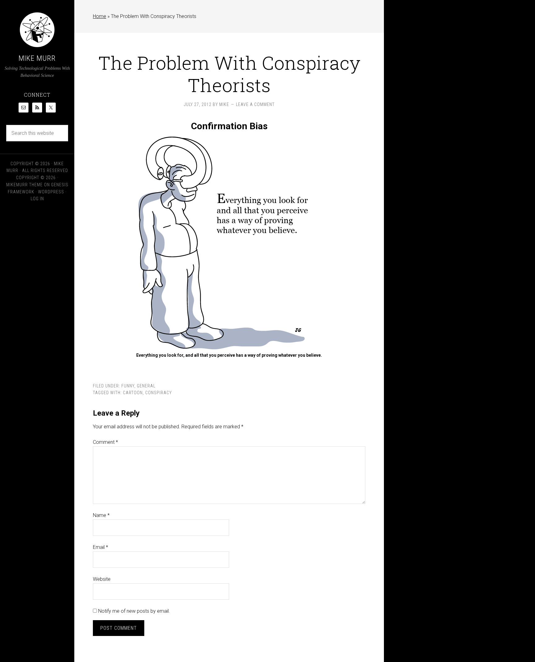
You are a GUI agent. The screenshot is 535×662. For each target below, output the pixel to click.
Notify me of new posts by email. (134, 611)
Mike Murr (37, 58)
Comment (105, 442)
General (146, 385)
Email (100, 547)
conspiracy (158, 392)
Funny (127, 385)
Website (102, 579)
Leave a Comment (255, 104)
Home (99, 16)
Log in (37, 198)
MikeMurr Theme (24, 184)
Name (101, 515)
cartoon (133, 392)
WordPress (51, 191)
